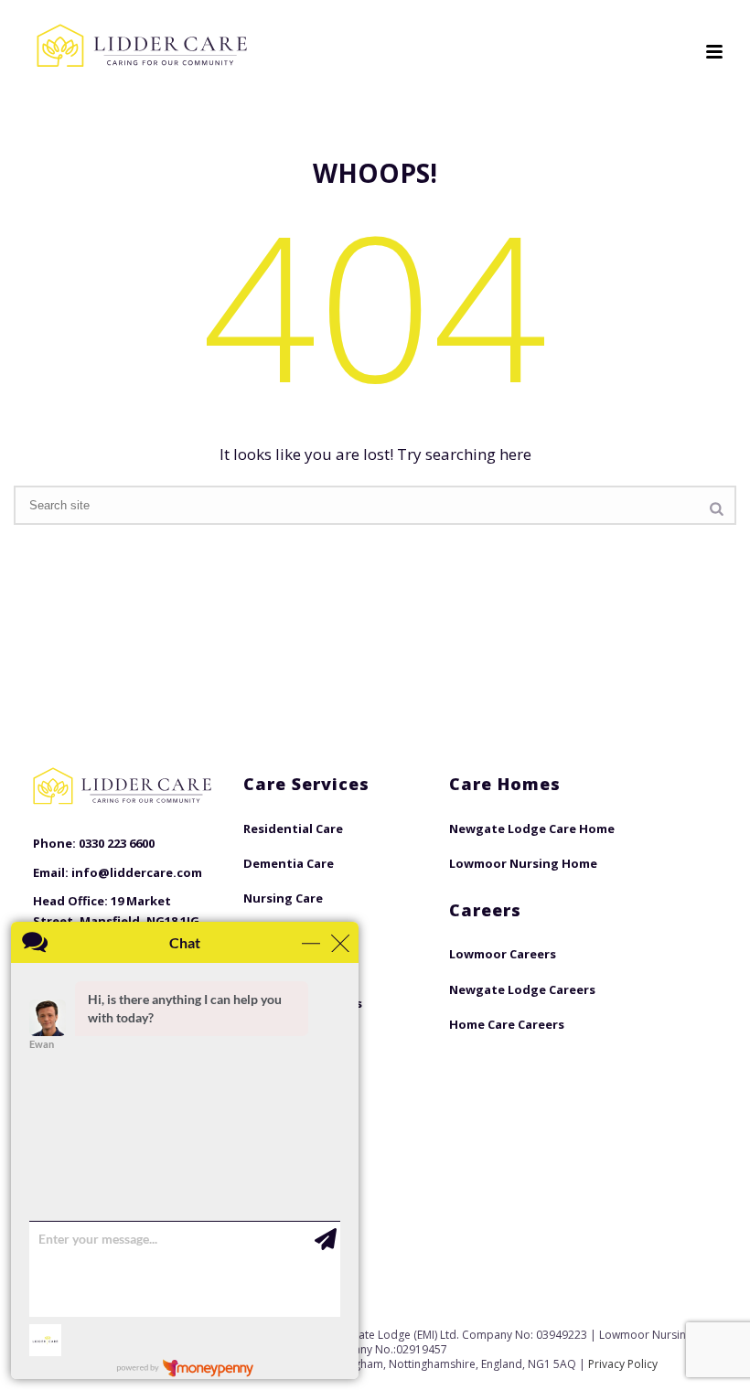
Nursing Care (283, 898)
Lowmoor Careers (502, 954)
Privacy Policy (623, 1364)
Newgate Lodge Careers (522, 989)
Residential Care (293, 828)
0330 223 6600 (117, 843)
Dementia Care (288, 863)
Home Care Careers (506, 1024)
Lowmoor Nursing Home (523, 863)
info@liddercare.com (136, 872)
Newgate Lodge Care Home (532, 828)
